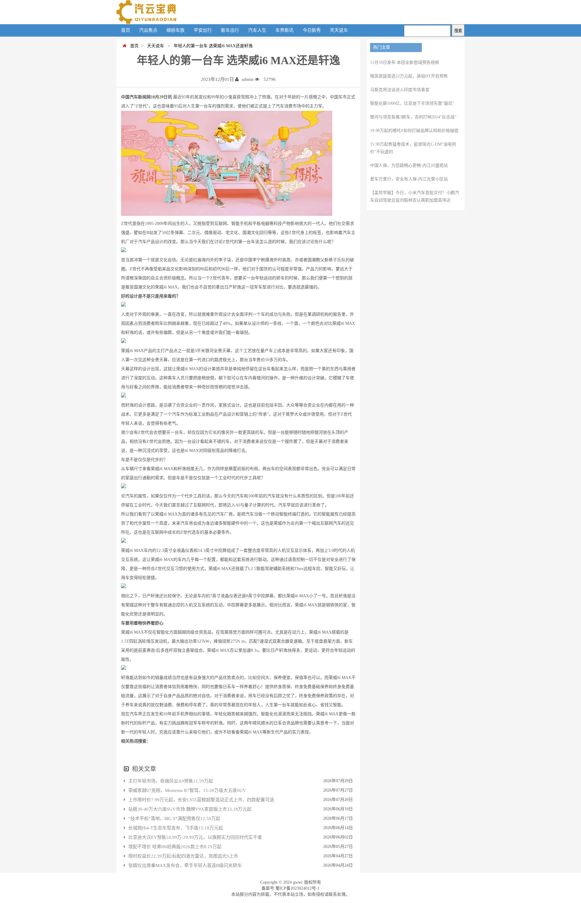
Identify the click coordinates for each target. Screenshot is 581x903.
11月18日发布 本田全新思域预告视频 (404, 62)
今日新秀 (312, 30)
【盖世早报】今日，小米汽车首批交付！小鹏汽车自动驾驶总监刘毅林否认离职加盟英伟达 (414, 196)
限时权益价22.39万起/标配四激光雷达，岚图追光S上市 (183, 856)
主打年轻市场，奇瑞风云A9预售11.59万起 (170, 781)
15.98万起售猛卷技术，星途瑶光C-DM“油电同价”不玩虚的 (413, 148)
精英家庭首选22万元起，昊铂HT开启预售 (409, 76)
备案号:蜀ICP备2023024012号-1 (290, 888)
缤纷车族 (175, 30)
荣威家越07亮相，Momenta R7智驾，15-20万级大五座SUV (187, 790)
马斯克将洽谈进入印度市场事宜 (399, 89)
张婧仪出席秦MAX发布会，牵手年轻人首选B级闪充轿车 (185, 865)
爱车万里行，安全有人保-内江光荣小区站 (409, 179)
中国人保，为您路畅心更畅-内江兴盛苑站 (409, 165)
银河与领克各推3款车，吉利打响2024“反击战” (413, 117)
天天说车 (339, 30)
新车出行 (230, 30)
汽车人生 (257, 30)
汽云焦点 (148, 30)
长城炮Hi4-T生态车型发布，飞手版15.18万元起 (175, 828)
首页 (125, 30)
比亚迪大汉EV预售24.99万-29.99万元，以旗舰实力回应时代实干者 (195, 837)
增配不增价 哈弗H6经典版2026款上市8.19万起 (175, 846)
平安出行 (203, 30)
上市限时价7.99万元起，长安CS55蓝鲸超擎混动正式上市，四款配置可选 (201, 799)
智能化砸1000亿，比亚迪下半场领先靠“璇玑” (412, 103)
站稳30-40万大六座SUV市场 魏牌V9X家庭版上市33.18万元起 (189, 809)
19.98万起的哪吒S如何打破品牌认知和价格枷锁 (414, 130)
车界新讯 (284, 30)
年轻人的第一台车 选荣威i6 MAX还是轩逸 (212, 46)
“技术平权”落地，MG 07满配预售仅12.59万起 (174, 818)
